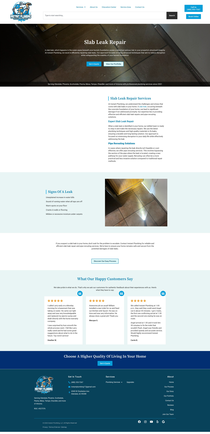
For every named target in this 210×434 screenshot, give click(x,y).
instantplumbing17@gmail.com (83, 387)
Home (171, 382)
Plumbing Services (113, 382)
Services (79, 7)
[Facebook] (139, 421)
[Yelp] (157, 421)
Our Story (170, 391)
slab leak (143, 106)
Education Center (109, 7)
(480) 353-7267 (77, 382)
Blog (172, 410)
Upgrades (130, 382)
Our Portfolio (169, 396)
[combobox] (104, 15)
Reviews (170, 405)
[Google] (163, 421)
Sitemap (64, 427)
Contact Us (139, 7)
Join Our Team (168, 414)
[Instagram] (145, 421)
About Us (94, 7)
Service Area (126, 7)
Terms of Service (54, 427)
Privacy (45, 427)
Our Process (169, 387)
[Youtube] (151, 421)
